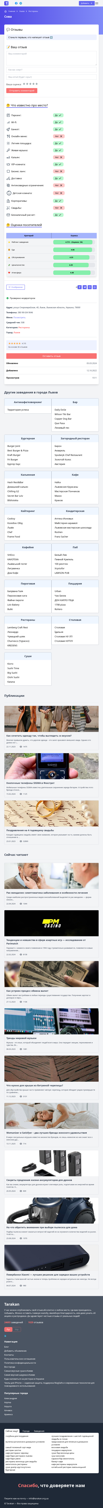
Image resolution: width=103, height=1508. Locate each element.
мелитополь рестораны (16, 1464)
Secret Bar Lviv (15, 495)
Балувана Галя (15, 591)
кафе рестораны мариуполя (64, 1464)
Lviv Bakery (13, 604)
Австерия (60, 464)
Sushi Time (13, 668)
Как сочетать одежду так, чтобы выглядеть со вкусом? (39, 735)
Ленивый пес (62, 427)
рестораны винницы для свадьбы (21, 1461)
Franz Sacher (61, 536)
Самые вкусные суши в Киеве (18, 1370)
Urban (58, 591)
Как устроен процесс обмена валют (27, 990)
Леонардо (12, 631)
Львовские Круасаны (66, 486)
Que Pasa (60, 423)
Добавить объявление (15, 1350)
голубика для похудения (17, 1436)
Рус (8, 1329)
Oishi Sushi (13, 677)
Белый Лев (61, 554)
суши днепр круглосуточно (18, 1467)
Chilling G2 (13, 491)
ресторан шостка (13, 1450)
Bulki (10, 609)
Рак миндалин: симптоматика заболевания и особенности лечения (47, 892)
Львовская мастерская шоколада (73, 527)
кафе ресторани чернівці (17, 1453)
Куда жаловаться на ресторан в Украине (24, 1378)
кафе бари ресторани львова (19, 1456)
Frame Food (13, 536)
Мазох (58, 495)
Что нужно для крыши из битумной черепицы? (34, 1085)
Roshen (59, 532)
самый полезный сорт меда (18, 1447)
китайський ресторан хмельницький (69, 1467)
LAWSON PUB (62, 572)
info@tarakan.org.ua (38, 1498)
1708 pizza (60, 604)
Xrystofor (59, 568)
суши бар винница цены (63, 1453)
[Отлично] (36, 84)
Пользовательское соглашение (19, 1358)
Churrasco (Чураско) (18, 640)
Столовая (60, 627)
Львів (10, 527)
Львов (17, 332)
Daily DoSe (60, 409)
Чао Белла (60, 595)
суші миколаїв (58, 1456)
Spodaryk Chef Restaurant (68, 454)
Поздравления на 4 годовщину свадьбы (30, 830)
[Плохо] (27, 84)
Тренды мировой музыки (21, 1038)
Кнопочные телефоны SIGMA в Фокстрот (30, 782)
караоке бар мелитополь (63, 1458)
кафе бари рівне (13, 1458)
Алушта (8, 1406)
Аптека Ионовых (64, 518)
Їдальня (59, 631)
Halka (58, 482)
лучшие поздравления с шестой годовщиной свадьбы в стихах (73, 1437)
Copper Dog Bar (63, 418)
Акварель (60, 450)
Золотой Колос (63, 459)
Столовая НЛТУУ (64, 640)
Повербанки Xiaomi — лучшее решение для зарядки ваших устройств (48, 1274)
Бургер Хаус (13, 464)
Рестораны (24, 327)
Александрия (10, 1398)
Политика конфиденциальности (20, 1362)
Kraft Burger (13, 454)
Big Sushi (12, 672)
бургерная (10, 1470)
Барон (58, 445)
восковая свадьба (60, 1447)
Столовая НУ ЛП (63, 636)
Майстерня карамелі (66, 523)
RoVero (58, 609)
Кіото (10, 663)
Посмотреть (19, 317)
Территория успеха (18, 409)
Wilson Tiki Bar (63, 414)
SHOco (11, 554)
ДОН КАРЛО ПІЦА (64, 600)
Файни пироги (15, 600)
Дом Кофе (12, 572)
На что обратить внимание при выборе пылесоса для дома (41, 1227)
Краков (59, 500)
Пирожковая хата (17, 595)
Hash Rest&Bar (15, 482)
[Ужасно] (24, 84)
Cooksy (11, 518)
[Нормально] (30, 84)
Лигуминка (13, 568)
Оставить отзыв (51, 356)
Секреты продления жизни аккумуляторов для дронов (39, 1180)
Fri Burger (12, 459)
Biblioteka (12, 500)
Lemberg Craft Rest (17, 627)
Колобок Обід (14, 523)
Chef (9, 532)
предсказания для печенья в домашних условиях (70, 1443)
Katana (11, 681)
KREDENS (12, 645)
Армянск (8, 1414)
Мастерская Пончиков (67, 491)
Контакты (9, 1354)
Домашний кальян (17, 486)
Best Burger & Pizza (17, 450)
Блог (6, 1346)
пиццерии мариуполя (61, 1450)
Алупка (7, 1402)
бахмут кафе (57, 1461)
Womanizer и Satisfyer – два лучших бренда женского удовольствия (46, 1132)
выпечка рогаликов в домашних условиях (25, 1441)
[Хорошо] (33, 84)
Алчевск (8, 1410)
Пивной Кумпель (64, 559)
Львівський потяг (17, 563)
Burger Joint (13, 445)
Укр (16, 1329)
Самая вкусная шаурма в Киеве (19, 1374)
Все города (9, 1366)
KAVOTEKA (13, 559)
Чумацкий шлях (16, 636)
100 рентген (61, 563)
